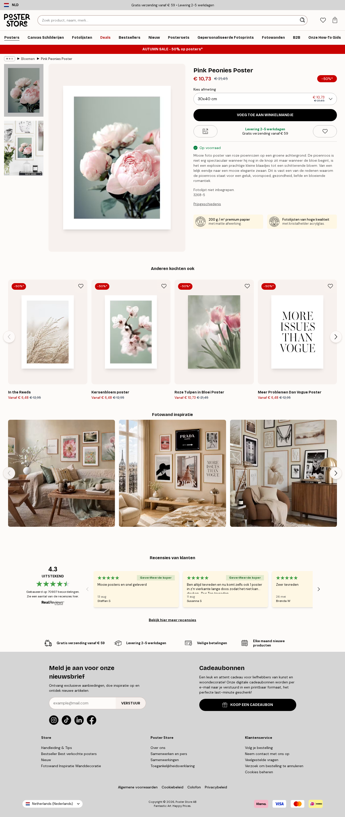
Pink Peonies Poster (56, 59)
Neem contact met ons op (267, 753)
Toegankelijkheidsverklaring (173, 766)
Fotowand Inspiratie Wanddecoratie (71, 766)
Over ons (158, 747)
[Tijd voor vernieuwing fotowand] (61, 473)
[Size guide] (205, 131)
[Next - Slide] (336, 337)
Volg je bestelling (259, 747)
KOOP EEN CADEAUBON (251, 705)
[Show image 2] (23, 148)
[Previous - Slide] (9, 337)
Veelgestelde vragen (261, 760)
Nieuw (46, 760)
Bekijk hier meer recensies (172, 620)
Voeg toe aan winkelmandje (265, 115)
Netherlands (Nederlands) (52, 804)
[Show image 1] (23, 90)
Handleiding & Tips (56, 747)
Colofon (194, 787)
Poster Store (184, 802)
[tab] (323, 20)
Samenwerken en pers (169, 753)
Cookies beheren (259, 772)
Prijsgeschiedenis (207, 204)
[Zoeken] (303, 20)
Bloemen (28, 59)
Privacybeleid (216, 787)
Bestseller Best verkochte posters (69, 753)
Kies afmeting (204, 89)
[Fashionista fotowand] (172, 473)
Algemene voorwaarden (138, 787)
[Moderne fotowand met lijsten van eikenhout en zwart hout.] (283, 473)
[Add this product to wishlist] (325, 131)
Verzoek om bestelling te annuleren (274, 766)
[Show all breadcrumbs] (9, 58)
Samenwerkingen (165, 760)
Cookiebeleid (172, 787)
